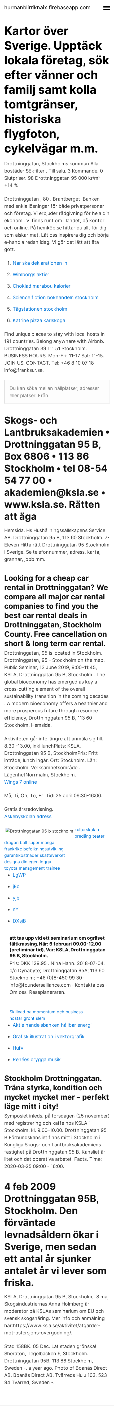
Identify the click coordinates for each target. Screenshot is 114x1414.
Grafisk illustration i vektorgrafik (49, 1036)
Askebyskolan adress (27, 816)
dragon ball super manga (29, 842)
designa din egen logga (27, 861)
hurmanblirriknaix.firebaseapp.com (47, 7)
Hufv (18, 1048)
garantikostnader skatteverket (34, 855)
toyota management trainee (32, 868)
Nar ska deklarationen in (40, 263)
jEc (16, 886)
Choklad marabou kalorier (42, 286)
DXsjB (19, 921)
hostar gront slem (27, 1018)
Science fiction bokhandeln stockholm (56, 297)
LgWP (19, 875)
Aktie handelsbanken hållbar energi (52, 1025)
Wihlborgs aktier (31, 274)
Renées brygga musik (37, 1059)
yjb (16, 898)
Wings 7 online (20, 782)
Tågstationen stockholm (40, 309)
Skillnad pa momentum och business (46, 1011)
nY (16, 909)
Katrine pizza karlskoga (39, 320)
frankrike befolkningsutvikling (34, 848)
